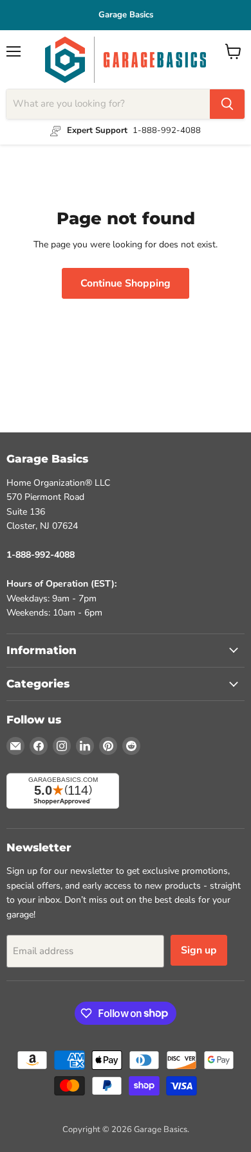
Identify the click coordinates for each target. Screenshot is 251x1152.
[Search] (227, 104)
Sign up (199, 950)
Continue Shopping (125, 283)
